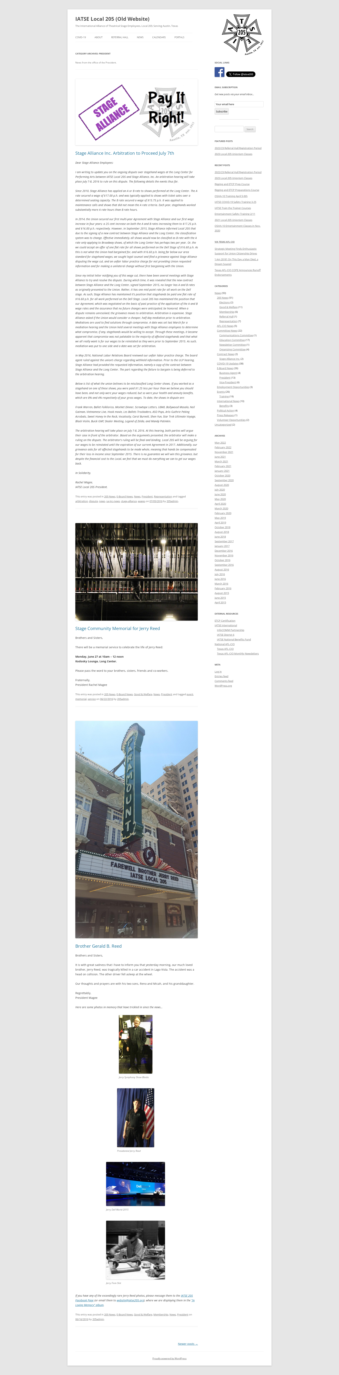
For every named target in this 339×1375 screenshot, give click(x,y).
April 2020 (220, 503)
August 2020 (222, 485)
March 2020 (221, 508)
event (190, 694)
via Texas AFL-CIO (225, 241)
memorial (81, 699)
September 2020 (224, 480)
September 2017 (224, 541)
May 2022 (220, 442)
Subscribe (221, 111)
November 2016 (224, 555)
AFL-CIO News (225, 326)
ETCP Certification (225, 620)
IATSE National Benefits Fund (234, 639)
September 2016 (224, 565)
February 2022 (223, 447)
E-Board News (125, 496)
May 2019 (220, 518)
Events (221, 391)
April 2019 (220, 522)
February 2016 (223, 588)
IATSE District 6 (225, 634)
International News (228, 401)
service (92, 699)
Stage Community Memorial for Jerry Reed (117, 628)
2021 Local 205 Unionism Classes (233, 220)
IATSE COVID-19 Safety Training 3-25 (235, 202)
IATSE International (226, 625)
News (140, 37)
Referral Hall (119, 37)
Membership (160, 1314)
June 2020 (220, 494)
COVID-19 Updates (228, 363)
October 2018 (222, 527)
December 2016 (224, 550)
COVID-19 (80, 37)
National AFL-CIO (225, 644)
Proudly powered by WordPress (169, 1358)
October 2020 (222, 475)
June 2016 (220, 579)
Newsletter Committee (232, 344)
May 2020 (220, 499)
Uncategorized (223, 424)
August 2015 (222, 593)
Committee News (227, 330)
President (147, 496)
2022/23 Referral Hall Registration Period (238, 148)
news (102, 501)
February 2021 (223, 466)
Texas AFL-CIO (225, 649)
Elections (224, 302)
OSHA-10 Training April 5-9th (231, 196)
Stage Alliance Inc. (229, 359)
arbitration (81, 501)
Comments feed (224, 681)
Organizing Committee (232, 349)
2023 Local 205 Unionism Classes (233, 154)
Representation (163, 496)
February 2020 (223, 513)
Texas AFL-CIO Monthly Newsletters (238, 653)
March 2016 (221, 583)
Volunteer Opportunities (231, 420)
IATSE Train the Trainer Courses (233, 208)
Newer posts (188, 1344)
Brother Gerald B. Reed (98, 946)
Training (224, 396)
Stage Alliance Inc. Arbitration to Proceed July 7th (124, 153)
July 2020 (220, 489)
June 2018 (220, 536)
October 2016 (222, 560)
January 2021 (222, 471)
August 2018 (222, 532)
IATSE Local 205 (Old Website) (112, 18)
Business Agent (228, 373)
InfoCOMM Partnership (230, 630)
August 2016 (222, 569)
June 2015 (220, 597)
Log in (218, 671)
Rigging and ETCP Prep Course (232, 184)
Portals (179, 37)
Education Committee (232, 340)
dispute (93, 501)
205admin (172, 501)
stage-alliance (129, 501)
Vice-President (227, 382)
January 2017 (222, 546)
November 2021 (224, 452)
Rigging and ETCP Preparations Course (237, 190)
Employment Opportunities (233, 387)
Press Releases (225, 415)
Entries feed (221, 676)
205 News (109, 496)
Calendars (159, 37)
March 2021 (221, 461)
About (99, 37)
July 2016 (220, 574)
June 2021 (220, 456)
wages (141, 501)
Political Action (225, 410)
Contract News (225, 354)
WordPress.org (223, 685)
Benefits (224, 406)
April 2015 (220, 602)
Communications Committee (236, 335)
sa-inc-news (113, 501)
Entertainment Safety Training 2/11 (235, 214)
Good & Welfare (143, 694)
